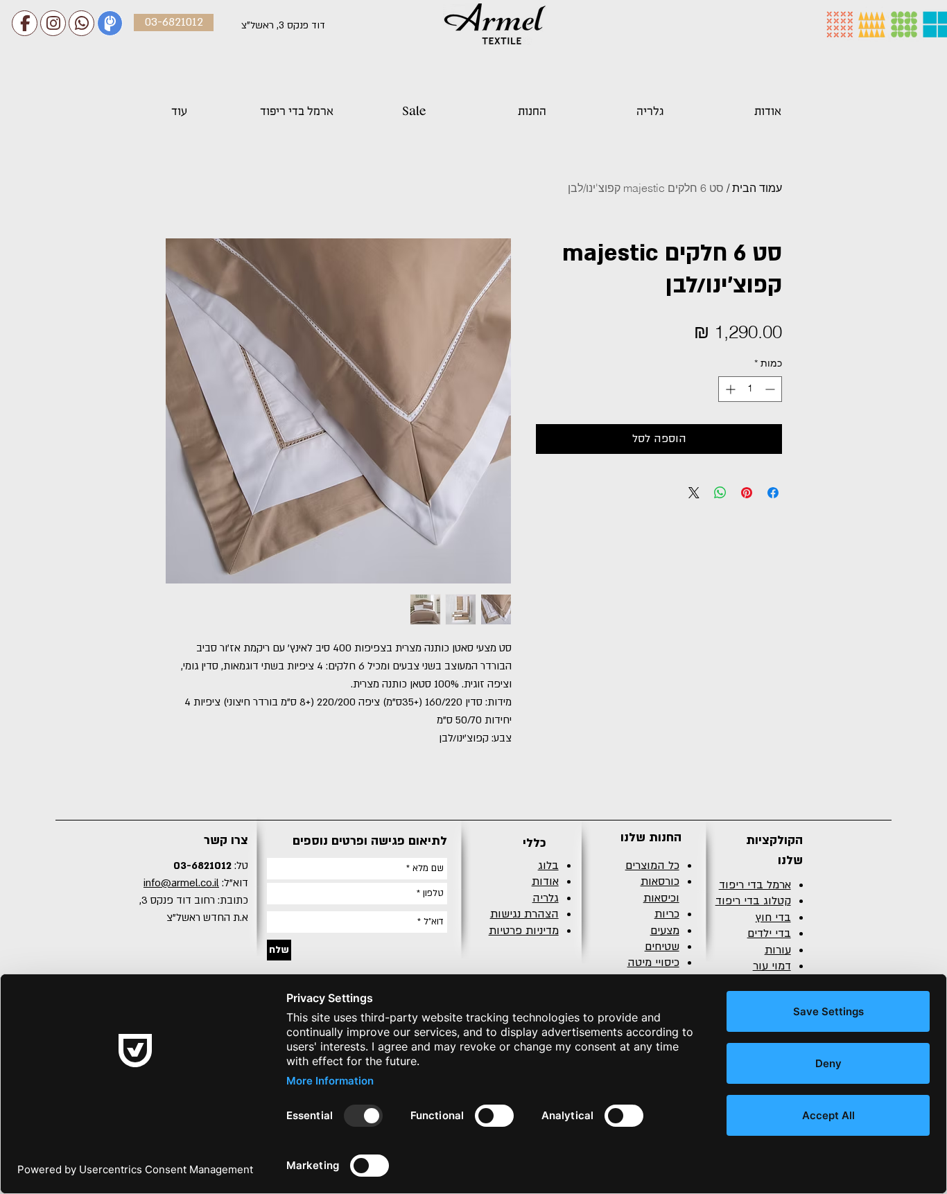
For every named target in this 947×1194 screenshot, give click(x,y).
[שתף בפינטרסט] (746, 492)
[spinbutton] (750, 389)
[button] (532, 104)
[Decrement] (771, 389)
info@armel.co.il (181, 883)
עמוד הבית (757, 188)
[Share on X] (694, 492)
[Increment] (729, 389)
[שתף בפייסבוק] (773, 492)
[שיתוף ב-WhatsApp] (720, 492)
